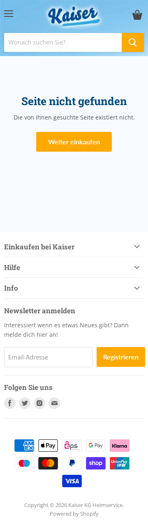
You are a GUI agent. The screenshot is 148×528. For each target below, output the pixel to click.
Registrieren (121, 357)
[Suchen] (133, 42)
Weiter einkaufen (74, 141)
